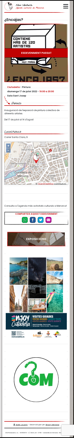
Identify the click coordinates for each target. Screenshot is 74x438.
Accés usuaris (22, 424)
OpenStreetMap (46, 183)
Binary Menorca (52, 424)
